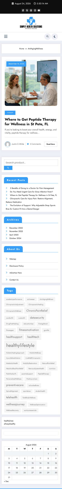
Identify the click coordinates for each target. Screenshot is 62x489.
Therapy (10, 113)
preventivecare (15, 385)
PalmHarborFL (11, 374)
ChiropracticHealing (36, 304)
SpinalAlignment (12, 391)
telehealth (11, 397)
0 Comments (35, 144)
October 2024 (15, 238)
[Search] (47, 36)
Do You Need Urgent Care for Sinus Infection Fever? (31, 191)
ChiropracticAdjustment (14, 304)
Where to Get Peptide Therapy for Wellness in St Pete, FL (30, 122)
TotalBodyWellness (29, 397)
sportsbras (27, 391)
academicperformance (14, 299)
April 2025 (13, 234)
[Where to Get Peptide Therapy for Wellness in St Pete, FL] (31, 82)
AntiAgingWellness (46, 299)
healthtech (33, 337)
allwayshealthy (9, 423)
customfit (21, 318)
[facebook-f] (23, 10)
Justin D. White (18, 144)
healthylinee (8, 420)
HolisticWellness (35, 353)
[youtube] (39, 10)
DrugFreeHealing (12, 324)
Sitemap (13, 259)
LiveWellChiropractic (33, 358)
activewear (31, 299)
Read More (51, 144)
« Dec (6, 481)
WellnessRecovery (12, 410)
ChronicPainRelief (37, 311)
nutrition (52, 368)
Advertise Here (16, 272)
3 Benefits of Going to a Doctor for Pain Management (32, 188)
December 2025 (16, 228)
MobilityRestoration (30, 363)
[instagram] (35, 10)
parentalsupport (27, 374)
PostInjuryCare (32, 379)
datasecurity (37, 318)
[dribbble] (31, 10)
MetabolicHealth (12, 363)
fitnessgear (10, 330)
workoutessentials (30, 410)
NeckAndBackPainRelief (14, 368)
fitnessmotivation (29, 330)
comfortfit (9, 318)
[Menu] (5, 36)
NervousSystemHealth (36, 368)
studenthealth (40, 391)
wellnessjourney (15, 404)
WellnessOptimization (37, 404)
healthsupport (14, 337)
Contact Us (14, 279)
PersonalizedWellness (13, 379)
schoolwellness (34, 385)
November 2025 (16, 231)
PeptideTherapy (43, 374)
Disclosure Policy (17, 266)
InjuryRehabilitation (13, 358)
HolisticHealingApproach (15, 353)
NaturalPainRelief (48, 363)
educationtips (28, 324)
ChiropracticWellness (13, 311)
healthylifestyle (20, 345)
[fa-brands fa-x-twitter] (27, 10)
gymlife (46, 330)
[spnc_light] (55, 36)
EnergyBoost (43, 324)
